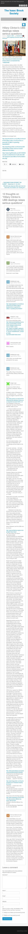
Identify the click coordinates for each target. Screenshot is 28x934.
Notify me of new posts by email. (12, 915)
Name (4, 890)
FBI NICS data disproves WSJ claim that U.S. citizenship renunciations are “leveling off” (14, 186)
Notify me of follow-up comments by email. (14, 912)
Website (4, 901)
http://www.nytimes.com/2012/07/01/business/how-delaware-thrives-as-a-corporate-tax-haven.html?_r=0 (15, 400)
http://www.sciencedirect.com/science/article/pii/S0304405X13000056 (15, 771)
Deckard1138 (19, 36)
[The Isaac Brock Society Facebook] (22, 5)
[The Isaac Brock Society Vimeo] (24, 5)
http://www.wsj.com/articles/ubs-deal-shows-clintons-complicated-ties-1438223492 (12, 60)
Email (4, 896)
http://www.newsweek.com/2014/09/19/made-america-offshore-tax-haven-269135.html (15, 799)
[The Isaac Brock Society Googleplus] (20, 5)
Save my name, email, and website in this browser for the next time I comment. (12, 909)
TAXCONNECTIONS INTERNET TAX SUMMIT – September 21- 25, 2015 (11, 183)
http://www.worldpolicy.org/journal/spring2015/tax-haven (14, 531)
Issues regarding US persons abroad (15, 37)
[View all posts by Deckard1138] (23, 36)
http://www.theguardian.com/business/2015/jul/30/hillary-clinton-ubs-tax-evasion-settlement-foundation (13, 148)
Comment (5, 875)
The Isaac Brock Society (14, 12)
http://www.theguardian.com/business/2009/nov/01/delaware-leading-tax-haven (15, 782)
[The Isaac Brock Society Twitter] (26, 5)
